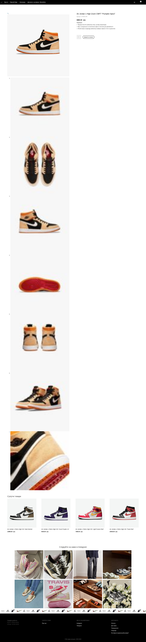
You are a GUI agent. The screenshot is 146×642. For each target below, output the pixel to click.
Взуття (6, 2)
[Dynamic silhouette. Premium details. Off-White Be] (117, 594)
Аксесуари (22, 2)
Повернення (114, 628)
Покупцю (113, 630)
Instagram (79, 623)
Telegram (79, 625)
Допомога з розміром (33, 2)
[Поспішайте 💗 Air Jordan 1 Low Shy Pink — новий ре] (29, 564)
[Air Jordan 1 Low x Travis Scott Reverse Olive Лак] (58, 564)
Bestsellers (43, 2)
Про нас (44, 623)
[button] (8, 13)
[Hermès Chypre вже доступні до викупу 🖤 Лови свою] (87, 594)
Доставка (113, 625)
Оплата (113, 623)
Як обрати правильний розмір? (120, 633)
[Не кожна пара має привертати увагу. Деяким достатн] (29, 594)
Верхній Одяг (13, 2)
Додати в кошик (88, 37)
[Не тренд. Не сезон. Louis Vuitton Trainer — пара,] (117, 564)
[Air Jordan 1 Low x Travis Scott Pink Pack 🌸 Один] (58, 594)
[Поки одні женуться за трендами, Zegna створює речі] (87, 564)
